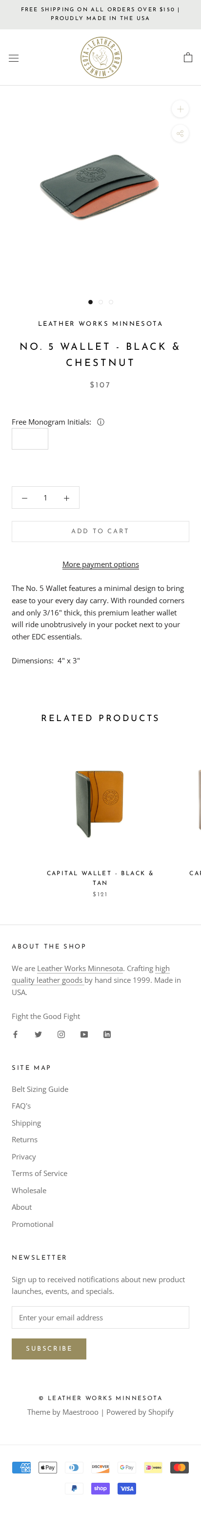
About (22, 1207)
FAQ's (21, 1105)
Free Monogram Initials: (52, 422)
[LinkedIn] (107, 1034)
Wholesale (29, 1190)
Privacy (24, 1156)
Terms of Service (39, 1173)
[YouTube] (84, 1034)
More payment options (100, 564)
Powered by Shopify (140, 1412)
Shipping (26, 1123)
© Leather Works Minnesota (100, 1399)
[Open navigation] (14, 58)
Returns (25, 1139)
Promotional (33, 1224)
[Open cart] (188, 58)
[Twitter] (38, 1034)
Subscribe (49, 1349)
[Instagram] (61, 1034)
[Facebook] (15, 1034)
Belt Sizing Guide (40, 1089)
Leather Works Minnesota (80, 968)
